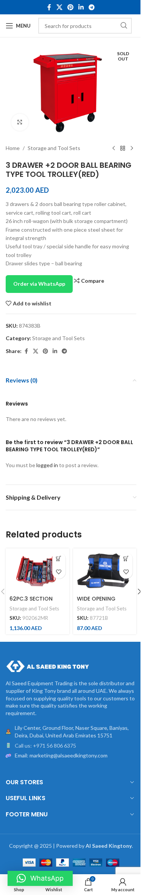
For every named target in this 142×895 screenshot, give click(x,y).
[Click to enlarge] (19, 122)
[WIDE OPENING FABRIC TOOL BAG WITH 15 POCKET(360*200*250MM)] (105, 570)
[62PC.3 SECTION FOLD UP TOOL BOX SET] (37, 570)
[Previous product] (113, 148)
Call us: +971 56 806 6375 (45, 745)
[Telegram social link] (91, 7)
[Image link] (47, 666)
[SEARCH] (124, 26)
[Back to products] (122, 148)
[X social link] (59, 7)
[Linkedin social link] (81, 7)
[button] (59, 558)
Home (13, 148)
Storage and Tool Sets (54, 148)
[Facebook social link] (49, 7)
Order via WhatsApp (39, 283)
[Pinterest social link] (70, 7)
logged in (47, 465)
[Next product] (131, 148)
